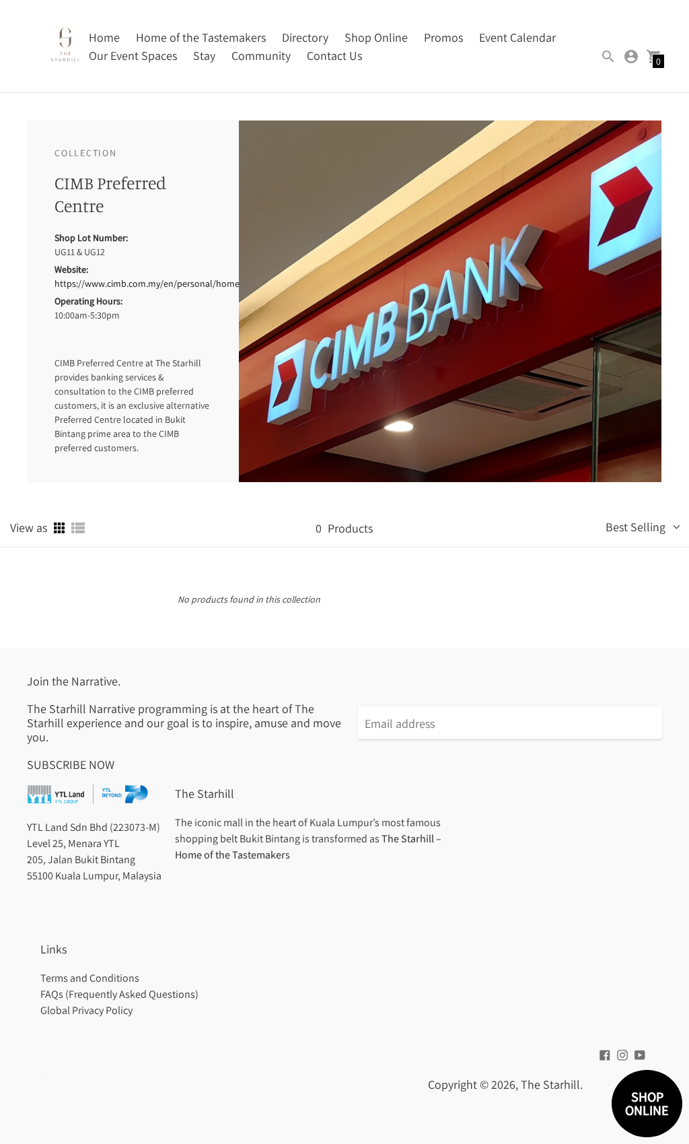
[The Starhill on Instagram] (622, 1054)
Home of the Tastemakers (201, 37)
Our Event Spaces (133, 55)
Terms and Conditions (89, 978)
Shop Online (376, 37)
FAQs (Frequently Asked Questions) (119, 994)
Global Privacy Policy (86, 1010)
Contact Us (334, 55)
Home (104, 37)
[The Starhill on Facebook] (605, 1054)
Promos (443, 37)
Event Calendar (517, 37)
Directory (305, 37)
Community (261, 55)
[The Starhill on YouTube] (639, 1054)
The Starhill (550, 1084)
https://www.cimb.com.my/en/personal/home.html (158, 283)
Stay (204, 55)
